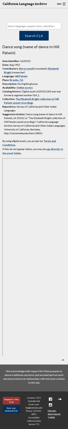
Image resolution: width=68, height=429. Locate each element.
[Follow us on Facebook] (50, 399)
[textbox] (35, 26)
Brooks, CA (16, 79)
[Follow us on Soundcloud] (60, 399)
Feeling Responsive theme (54, 414)
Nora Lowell (26, 68)
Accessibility (34, 417)
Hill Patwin (21, 76)
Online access (25, 87)
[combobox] (34, 25)
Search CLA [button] (34, 36)
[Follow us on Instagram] (50, 405)
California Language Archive (25, 4)
